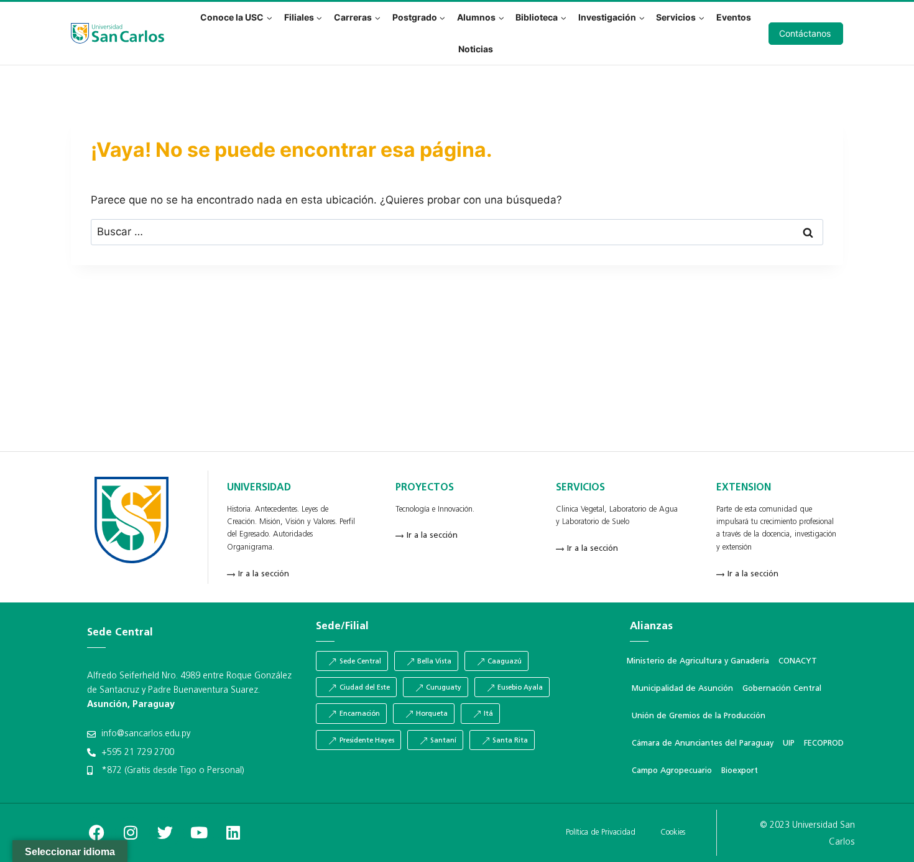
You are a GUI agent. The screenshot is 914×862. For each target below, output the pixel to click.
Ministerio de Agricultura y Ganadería (698, 661)
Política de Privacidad (600, 832)
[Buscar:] (457, 231)
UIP (789, 743)
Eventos (733, 17)
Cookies (672, 832)
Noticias (475, 49)
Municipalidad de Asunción (682, 689)
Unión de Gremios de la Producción (698, 716)
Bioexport (739, 771)
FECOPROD (824, 743)
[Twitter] (164, 832)
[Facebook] (96, 832)
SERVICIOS (580, 488)
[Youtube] (199, 832)
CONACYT (797, 661)
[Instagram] (130, 832)
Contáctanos (805, 33)
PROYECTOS (424, 488)
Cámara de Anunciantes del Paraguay (702, 743)
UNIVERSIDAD (259, 488)
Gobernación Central (781, 689)
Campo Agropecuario (672, 771)
